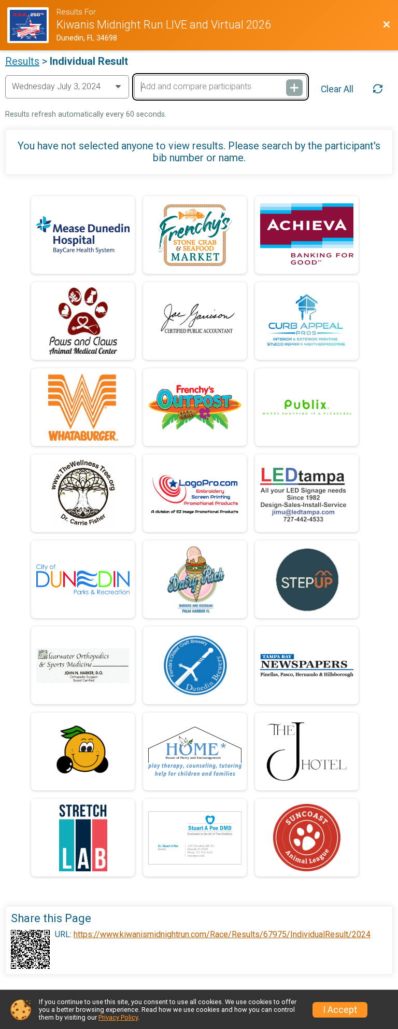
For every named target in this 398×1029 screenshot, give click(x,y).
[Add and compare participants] (294, 87)
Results (22, 61)
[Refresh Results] (378, 88)
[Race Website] (31, 25)
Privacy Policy (118, 1017)
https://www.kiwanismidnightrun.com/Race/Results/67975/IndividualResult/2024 (222, 934)
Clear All (337, 89)
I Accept (340, 1010)
